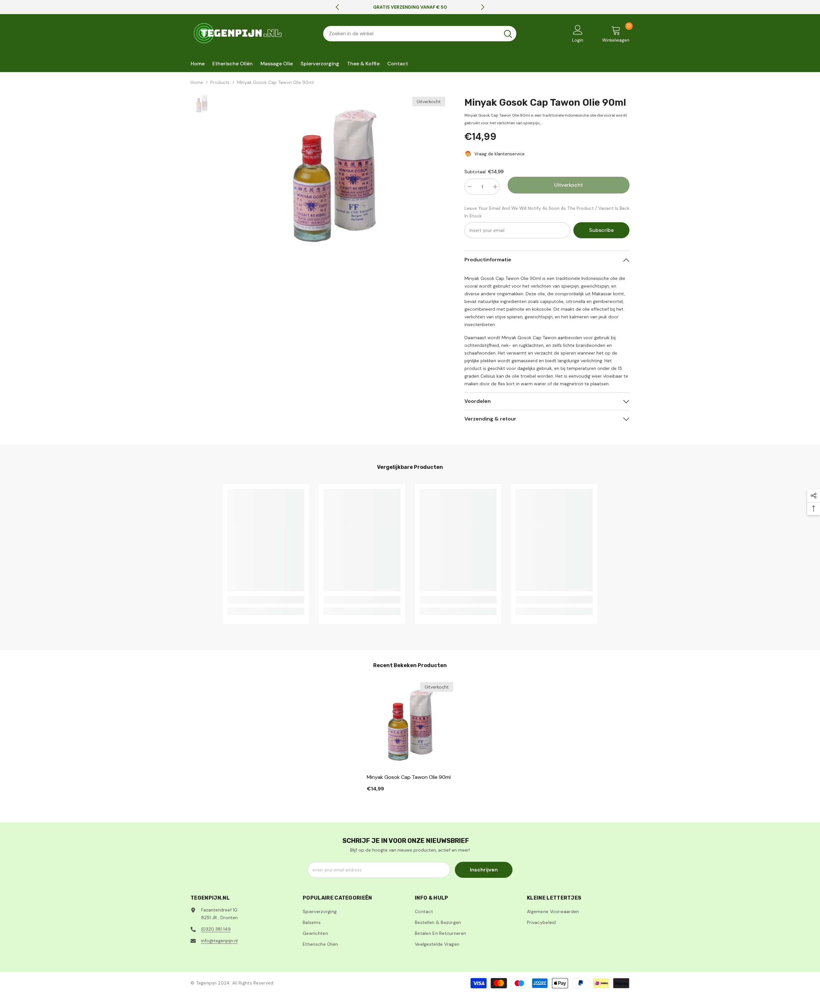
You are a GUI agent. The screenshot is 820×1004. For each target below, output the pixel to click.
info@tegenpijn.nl (219, 940)
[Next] (482, 7)
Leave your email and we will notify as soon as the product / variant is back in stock (546, 212)
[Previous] (337, 7)
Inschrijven (484, 869)
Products (220, 82)
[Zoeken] (419, 33)
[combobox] (411, 33)
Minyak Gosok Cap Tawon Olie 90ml (409, 777)
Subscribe (601, 230)
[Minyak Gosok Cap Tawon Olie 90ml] (410, 725)
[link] (265, 600)
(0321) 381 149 (216, 929)
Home (197, 82)
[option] (410, 7)
